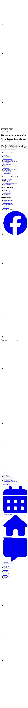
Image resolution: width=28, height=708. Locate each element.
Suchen (2, 340)
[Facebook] (15, 234)
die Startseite (14, 147)
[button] (5, 475)
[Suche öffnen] (8, 129)
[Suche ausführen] (17, 340)
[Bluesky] (15, 312)
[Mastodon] (15, 263)
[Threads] (15, 291)
